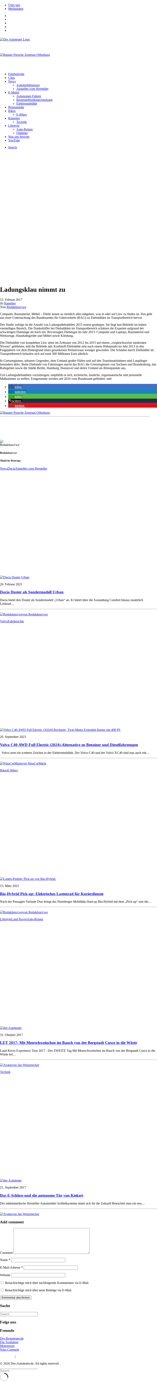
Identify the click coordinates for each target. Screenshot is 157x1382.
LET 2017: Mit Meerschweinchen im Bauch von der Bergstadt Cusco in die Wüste (68, 1042)
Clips (11, 77)
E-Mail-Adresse (11, 1267)
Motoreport (7, 1346)
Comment (6, 1252)
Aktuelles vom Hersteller (32, 88)
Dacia (11, 468)
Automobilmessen (28, 85)
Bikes (12, 111)
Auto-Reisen (24, 129)
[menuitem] (82, 5)
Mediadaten (15, 8)
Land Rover (19, 919)
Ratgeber (14, 118)
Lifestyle (13, 125)
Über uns (14, 5)
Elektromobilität (26, 103)
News (12, 81)
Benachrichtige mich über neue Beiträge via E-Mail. (38, 1290)
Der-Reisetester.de (12, 1338)
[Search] (19, 1314)
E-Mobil (13, 92)
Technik (21, 122)
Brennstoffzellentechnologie (34, 100)
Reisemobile (16, 107)
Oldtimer (22, 133)
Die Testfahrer (9, 1342)
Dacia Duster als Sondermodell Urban (32, 592)
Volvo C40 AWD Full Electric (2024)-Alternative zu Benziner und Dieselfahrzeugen (69, 745)
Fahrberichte (16, 74)
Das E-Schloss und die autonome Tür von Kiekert (41, 1195)
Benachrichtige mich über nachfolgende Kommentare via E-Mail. (47, 1283)
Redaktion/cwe (16, 307)
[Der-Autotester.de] (78, 43)
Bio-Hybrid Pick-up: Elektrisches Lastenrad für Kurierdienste (51, 894)
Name (5, 1260)
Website (5, 1275)
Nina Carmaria (9, 1349)
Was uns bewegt (18, 136)
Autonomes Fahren (28, 96)
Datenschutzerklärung (30, 1356)
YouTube (14, 140)
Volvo (4, 621)
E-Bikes (21, 114)
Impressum (7, 1356)
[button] (15, 387)
